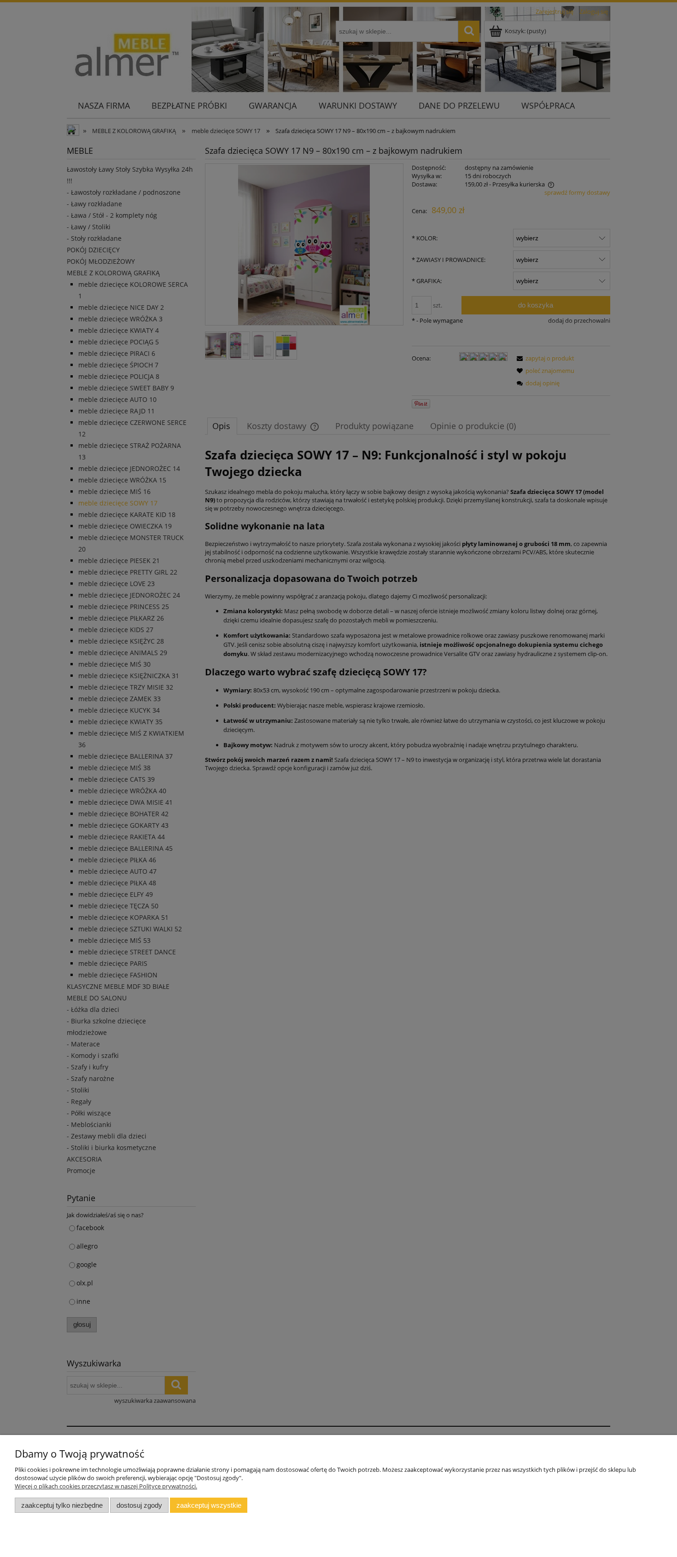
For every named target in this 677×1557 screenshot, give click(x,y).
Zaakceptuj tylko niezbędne (62, 1505)
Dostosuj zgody (139, 1505)
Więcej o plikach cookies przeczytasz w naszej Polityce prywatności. (106, 1486)
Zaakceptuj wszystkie (208, 1505)
